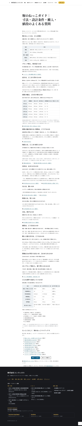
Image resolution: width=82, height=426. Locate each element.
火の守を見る (44, 195)
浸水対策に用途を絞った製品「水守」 (51, 183)
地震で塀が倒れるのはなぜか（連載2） (43, 163)
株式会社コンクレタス (17, 2)
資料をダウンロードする (28, 361)
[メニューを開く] (9, 2)
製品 (13, 379)
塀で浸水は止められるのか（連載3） (31, 183)
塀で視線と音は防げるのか (30, 350)
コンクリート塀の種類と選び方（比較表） (32, 74)
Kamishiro (56, 414)
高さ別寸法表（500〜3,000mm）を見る (32, 126)
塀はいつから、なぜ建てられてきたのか (33, 338)
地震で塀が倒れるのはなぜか (30, 340)
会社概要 (34, 379)
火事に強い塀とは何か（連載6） (30, 195)
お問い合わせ (40, 379)
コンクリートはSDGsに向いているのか (32, 354)
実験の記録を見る (27, 163)
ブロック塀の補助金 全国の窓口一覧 (31, 276)
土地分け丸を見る (27, 141)
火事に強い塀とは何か (29, 347)
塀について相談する (46, 357)
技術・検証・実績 (19, 379)
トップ (9, 379)
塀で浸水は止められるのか (30, 341)
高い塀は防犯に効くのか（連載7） (30, 208)
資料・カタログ (27, 379)
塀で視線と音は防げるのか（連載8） (31, 222)
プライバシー (47, 379)
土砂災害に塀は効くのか (29, 343)
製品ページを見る (35, 357)
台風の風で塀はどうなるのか (30, 345)
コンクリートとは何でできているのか (32, 352)
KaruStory (33, 414)
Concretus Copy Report (13, 414)
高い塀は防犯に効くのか (29, 349)
